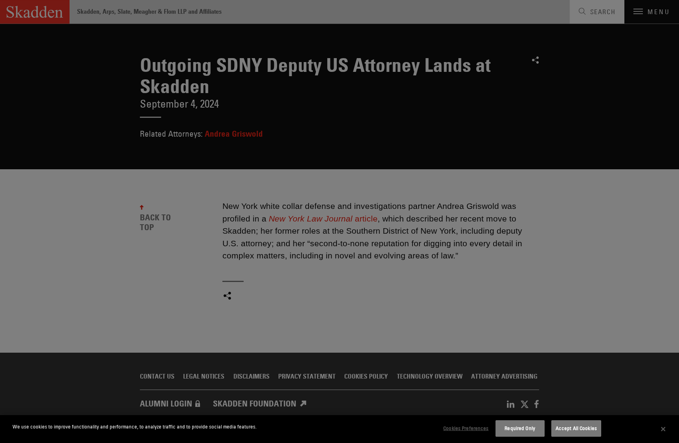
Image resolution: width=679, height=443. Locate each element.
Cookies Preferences (465, 428)
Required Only (520, 428)
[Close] (663, 429)
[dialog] (339, 429)
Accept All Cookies (576, 428)
